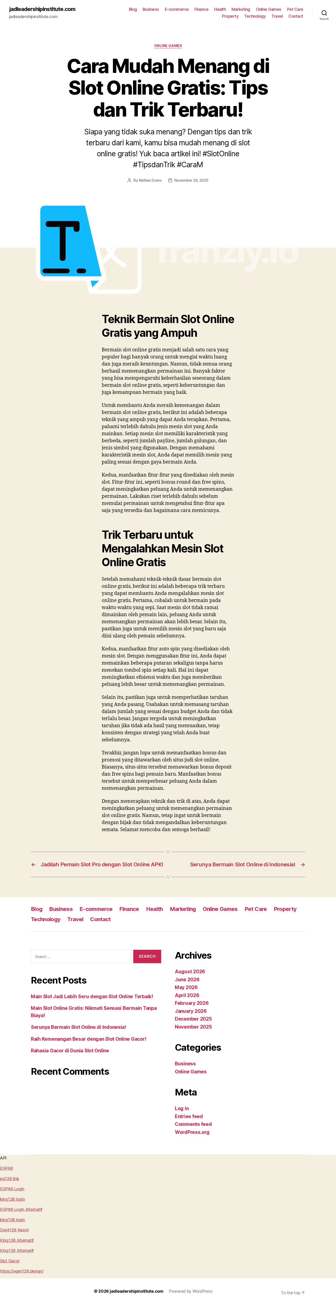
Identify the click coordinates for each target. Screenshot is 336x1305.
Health (220, 9)
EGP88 (6, 1168)
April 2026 (187, 995)
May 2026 (186, 987)
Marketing (241, 9)
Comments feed (193, 1124)
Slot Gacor (9, 1260)
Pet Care (295, 9)
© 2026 (102, 1291)
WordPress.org (192, 1132)
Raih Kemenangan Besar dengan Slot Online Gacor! (88, 1039)
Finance (202, 9)
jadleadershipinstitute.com (42, 9)
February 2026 (192, 1003)
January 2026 (191, 1011)
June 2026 (187, 979)
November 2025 (193, 1027)
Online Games (268, 9)
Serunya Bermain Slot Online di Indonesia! (78, 1027)
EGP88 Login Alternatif (21, 1209)
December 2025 (193, 1019)
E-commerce (177, 9)
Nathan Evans (150, 180)
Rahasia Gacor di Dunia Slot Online (70, 1050)
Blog (133, 9)
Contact (295, 16)
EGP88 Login (12, 1188)
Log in (182, 1108)
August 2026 (190, 971)
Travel (277, 16)
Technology (255, 16)
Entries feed (189, 1116)
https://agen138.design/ (21, 1271)
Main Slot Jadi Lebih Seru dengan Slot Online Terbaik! (92, 996)
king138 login (12, 1199)
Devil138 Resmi (14, 1230)
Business (151, 9)
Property (230, 16)
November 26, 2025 (191, 180)
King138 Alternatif (17, 1240)
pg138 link (9, 1178)
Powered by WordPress (191, 1291)
